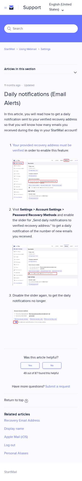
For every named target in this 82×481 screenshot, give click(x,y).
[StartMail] (11, 7)
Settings (45, 49)
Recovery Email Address (22, 421)
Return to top (14, 400)
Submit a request (57, 387)
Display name (14, 429)
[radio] (30, 365)
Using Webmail (28, 49)
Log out (9, 445)
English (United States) (60, 7)
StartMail (9, 49)
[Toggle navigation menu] (5, 7)
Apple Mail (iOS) (16, 437)
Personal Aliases (16, 453)
